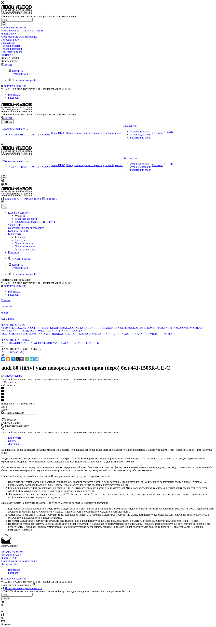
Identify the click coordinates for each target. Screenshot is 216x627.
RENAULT (15, 330)
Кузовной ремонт (11, 554)
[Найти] (4, 24)
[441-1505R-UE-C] (12, 376)
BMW (96, 333)
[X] (18, 359)
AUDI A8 (71, 343)
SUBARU (105, 333)
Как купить (21, 240)
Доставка (13, 444)
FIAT (159, 327)
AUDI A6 (61, 343)
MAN (62, 330)
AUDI (24, 333)
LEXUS (166, 327)
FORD (25, 330)
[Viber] (22, 359)
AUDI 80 (18, 343)
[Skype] (32, 359)
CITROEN (38, 327)
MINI (65, 333)
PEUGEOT (132, 327)
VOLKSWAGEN (83, 327)
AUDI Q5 (82, 343)
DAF (56, 330)
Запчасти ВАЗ (9, 564)
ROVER (16, 333)
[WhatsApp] (27, 359)
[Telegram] (36, 359)
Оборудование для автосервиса (19, 561)
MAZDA (176, 327)
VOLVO (34, 330)
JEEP (47, 327)
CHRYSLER (8, 327)
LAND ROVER (147, 327)
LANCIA (108, 327)
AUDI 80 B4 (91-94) (12, 352)
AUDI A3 (28, 343)
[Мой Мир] (13, 359)
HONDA (57, 333)
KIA (52, 327)
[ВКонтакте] (3, 359)
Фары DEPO (8, 557)
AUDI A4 (39, 343)
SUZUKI (129, 333)
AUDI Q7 (93, 343)
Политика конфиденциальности (23, 588)
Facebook (13, 97)
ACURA (70, 330)
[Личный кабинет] (2, 181)
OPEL (58, 327)
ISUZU (20, 327)
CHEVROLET (152, 333)
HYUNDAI (117, 333)
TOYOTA (166, 333)
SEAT (48, 333)
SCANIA (40, 333)
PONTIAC (187, 327)
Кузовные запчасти (26, 218)
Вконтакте (14, 94)
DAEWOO (68, 327)
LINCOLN (120, 327)
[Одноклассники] (8, 359)
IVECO (28, 327)
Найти (6, 598)
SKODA (88, 333)
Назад (21, 215)
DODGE (98, 327)
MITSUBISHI (76, 333)
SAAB (31, 333)
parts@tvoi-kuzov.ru (15, 85)
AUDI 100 (7, 343)
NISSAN (139, 333)
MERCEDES (46, 330)
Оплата (12, 440)
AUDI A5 (50, 343)
